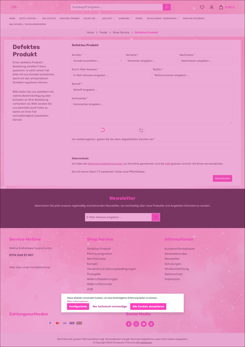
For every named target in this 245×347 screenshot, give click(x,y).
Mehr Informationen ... (79, 301)
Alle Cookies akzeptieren (148, 306)
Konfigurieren (78, 306)
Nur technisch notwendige (110, 306)
